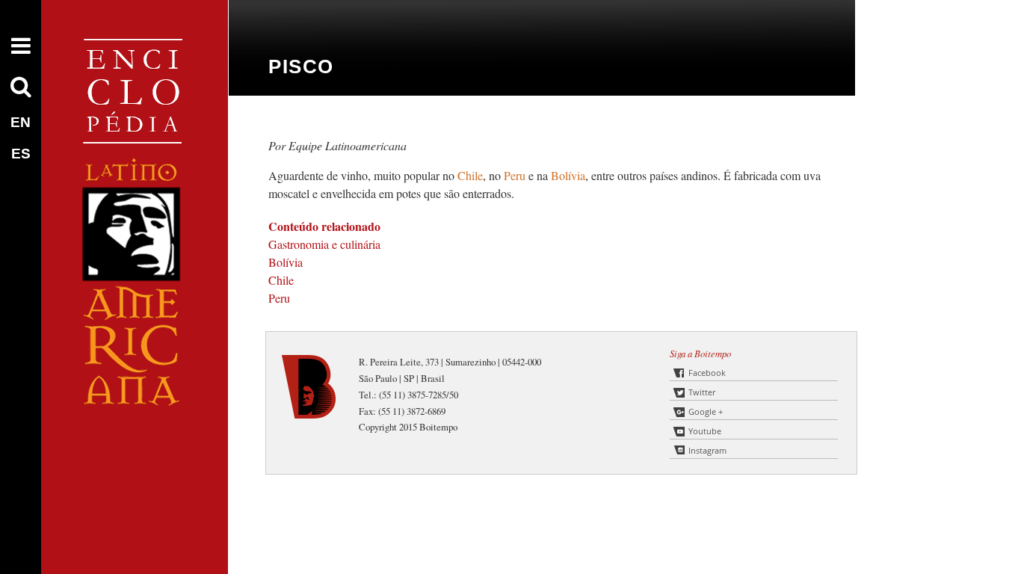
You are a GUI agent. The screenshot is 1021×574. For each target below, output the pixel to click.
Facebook (707, 372)
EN (20, 122)
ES (21, 153)
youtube (704, 430)
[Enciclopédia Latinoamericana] (134, 456)
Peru (516, 175)
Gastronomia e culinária (324, 244)
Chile (470, 175)
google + (705, 411)
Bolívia (568, 175)
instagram (707, 450)
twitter (701, 392)
